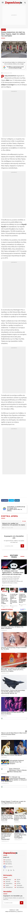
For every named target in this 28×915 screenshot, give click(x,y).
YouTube (9, 870)
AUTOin (19, 883)
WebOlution (19, 911)
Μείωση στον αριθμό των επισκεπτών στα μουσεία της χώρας (13, 524)
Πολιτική (8, 881)
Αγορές (7, 885)
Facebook (4, 870)
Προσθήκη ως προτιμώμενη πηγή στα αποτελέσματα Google (15, 67)
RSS (13, 870)
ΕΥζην (18, 881)
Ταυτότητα (8, 860)
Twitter (7, 870)
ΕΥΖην (3, 29)
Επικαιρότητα (9, 887)
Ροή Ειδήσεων (20, 887)
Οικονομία (8, 879)
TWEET (12, 500)
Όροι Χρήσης (8, 863)
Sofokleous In (13, 2)
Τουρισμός (19, 885)
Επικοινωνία (8, 862)
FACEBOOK (5, 500)
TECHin (18, 879)
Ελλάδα (24, 521)
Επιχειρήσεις (9, 883)
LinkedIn (11, 870)
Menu (2, 2)
